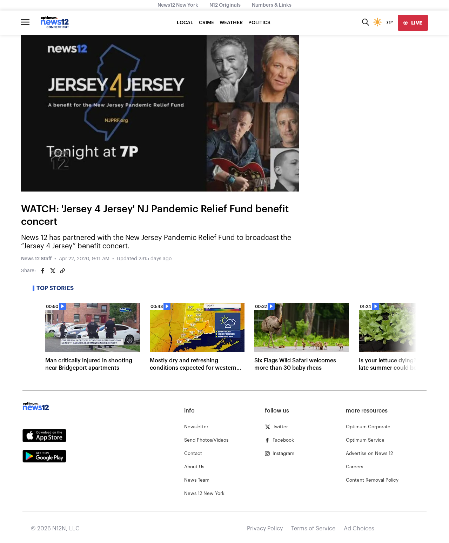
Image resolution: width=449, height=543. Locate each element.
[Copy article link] (62, 271)
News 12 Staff (36, 258)
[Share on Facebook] (43, 271)
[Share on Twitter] (52, 271)
